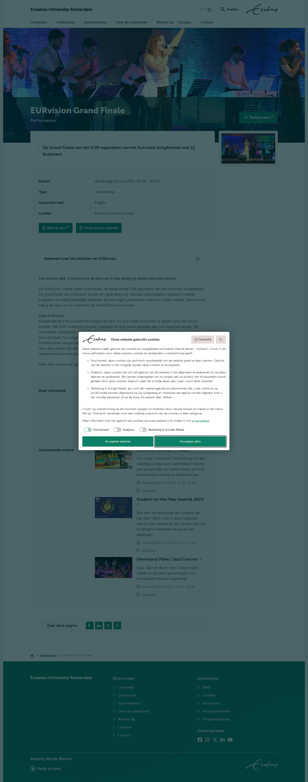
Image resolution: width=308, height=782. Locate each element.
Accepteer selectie (118, 441)
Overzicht (204, 339)
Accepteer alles (190, 441)
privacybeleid (200, 420)
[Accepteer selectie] (221, 340)
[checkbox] (95, 429)
